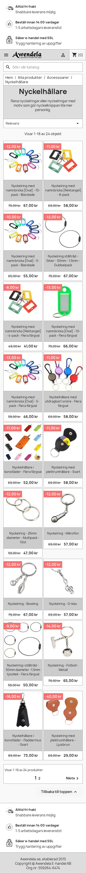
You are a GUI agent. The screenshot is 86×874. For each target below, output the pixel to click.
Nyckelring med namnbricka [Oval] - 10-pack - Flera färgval (63, 331)
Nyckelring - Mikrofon (63, 533)
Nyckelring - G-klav (63, 604)
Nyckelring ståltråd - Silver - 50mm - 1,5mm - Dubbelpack (63, 260)
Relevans (43, 123)
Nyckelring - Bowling (23, 604)
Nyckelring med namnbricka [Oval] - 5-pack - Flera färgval (23, 401)
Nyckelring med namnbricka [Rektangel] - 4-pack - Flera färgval (23, 331)
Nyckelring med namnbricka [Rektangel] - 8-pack (63, 190)
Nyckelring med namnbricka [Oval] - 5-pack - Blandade (23, 260)
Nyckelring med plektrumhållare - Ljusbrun (63, 740)
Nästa (73, 778)
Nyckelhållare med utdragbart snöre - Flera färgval (63, 401)
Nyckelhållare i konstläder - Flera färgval (22, 469)
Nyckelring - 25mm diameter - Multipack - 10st (23, 537)
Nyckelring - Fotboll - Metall (63, 667)
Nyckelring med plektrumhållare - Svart (63, 469)
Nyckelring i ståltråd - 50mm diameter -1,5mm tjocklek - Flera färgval (23, 669)
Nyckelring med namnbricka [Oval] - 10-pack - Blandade (23, 190)
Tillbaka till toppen (59, 792)
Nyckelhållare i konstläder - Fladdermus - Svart (23, 740)
